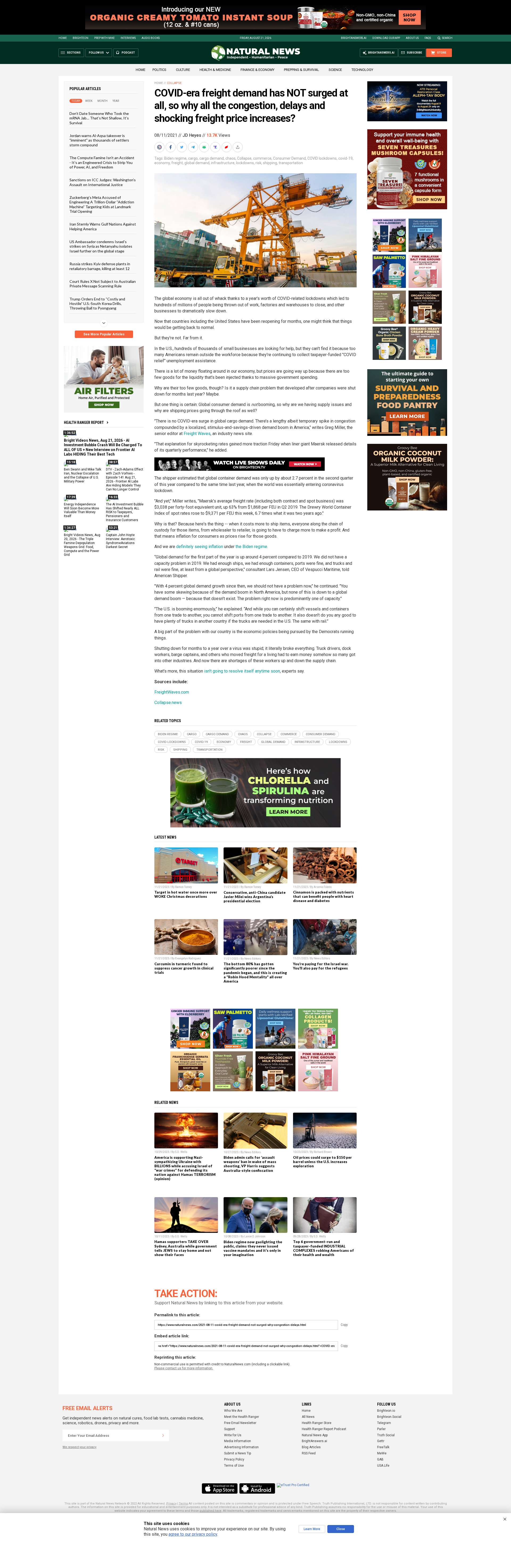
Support (229, 1429)
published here (210, 1510)
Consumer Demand (289, 158)
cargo (193, 158)
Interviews (128, 38)
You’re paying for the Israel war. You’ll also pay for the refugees (320, 966)
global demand (196, 163)
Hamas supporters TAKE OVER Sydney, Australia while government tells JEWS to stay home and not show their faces (185, 1248)
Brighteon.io (386, 1411)
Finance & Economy (257, 70)
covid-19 (345, 158)
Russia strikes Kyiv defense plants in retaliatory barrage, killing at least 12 (99, 266)
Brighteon (80, 38)
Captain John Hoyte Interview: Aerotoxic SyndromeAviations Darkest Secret (120, 541)
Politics (159, 70)
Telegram (384, 1423)
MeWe (381, 1453)
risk (258, 163)
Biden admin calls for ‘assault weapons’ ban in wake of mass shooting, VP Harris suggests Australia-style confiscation (250, 1163)
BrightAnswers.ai (353, 38)
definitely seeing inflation (199, 546)
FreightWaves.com (171, 692)
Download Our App (386, 38)
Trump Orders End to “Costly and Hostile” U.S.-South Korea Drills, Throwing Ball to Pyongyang (97, 303)
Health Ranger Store (316, 1423)
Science (335, 70)
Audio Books (151, 38)
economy (162, 163)
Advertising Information (241, 1447)
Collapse (174, 83)
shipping (270, 163)
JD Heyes (192, 135)
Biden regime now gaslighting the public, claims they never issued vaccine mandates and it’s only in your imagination (253, 1248)
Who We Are (233, 1411)
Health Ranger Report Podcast (324, 1429)
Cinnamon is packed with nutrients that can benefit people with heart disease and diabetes (323, 896)
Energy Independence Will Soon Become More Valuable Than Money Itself (81, 510)
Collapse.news (168, 702)
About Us (412, 38)
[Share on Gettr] (227, 147)
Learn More (312, 1529)
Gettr (380, 1441)
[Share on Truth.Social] (215, 147)
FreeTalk (383, 1447)
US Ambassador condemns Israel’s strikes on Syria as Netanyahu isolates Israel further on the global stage (100, 246)
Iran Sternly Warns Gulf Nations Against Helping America (102, 226)
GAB (380, 1459)
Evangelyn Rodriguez (188, 958)
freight (177, 163)
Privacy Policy (234, 1459)
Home (63, 38)
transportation (291, 163)
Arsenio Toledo (323, 887)
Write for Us (232, 1435)
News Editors (252, 958)
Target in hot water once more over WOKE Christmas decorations (185, 894)
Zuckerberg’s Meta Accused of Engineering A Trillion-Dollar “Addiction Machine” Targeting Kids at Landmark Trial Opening (101, 204)
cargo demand (211, 158)
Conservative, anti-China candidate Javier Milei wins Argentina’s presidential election (255, 896)
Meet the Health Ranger (241, 1417)
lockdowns (245, 163)
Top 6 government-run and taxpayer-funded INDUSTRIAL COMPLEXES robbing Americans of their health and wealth (323, 1248)
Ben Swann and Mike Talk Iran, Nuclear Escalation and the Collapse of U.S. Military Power (82, 475)
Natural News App (315, 1435)
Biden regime (175, 158)
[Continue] (163, 1435)
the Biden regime (251, 546)
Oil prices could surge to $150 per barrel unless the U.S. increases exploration (322, 1161)
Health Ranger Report (84, 422)
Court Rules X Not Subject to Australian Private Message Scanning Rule (102, 283)
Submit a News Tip (237, 1453)
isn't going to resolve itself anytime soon (242, 671)
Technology (362, 70)
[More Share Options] (238, 147)
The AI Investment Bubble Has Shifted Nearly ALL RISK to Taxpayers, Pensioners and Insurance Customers (124, 512)
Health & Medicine (215, 70)
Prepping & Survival (301, 70)
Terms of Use (234, 1465)
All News (308, 1417)
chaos (230, 158)
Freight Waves (197, 433)
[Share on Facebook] (171, 147)
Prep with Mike (104, 38)
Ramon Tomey (183, 887)
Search (447, 38)
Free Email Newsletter (240, 1423)
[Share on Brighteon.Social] (160, 147)
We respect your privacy (79, 1447)
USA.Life (383, 1465)
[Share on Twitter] (182, 147)
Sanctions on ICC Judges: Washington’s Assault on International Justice (102, 182)
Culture (183, 70)
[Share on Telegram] (193, 147)
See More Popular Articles (104, 334)
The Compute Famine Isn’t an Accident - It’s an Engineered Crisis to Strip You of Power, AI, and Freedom (101, 162)
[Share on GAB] (204, 147)
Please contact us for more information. (183, 1368)
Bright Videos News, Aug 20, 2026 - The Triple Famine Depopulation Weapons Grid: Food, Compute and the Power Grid (82, 545)
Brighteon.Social (389, 1417)
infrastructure (222, 163)
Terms (183, 1503)
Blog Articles (311, 1447)
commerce (262, 158)
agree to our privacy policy (192, 1534)
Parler (381, 1429)
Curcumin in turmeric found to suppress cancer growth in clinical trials (183, 968)
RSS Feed (309, 1453)
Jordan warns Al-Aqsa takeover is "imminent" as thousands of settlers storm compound (99, 140)
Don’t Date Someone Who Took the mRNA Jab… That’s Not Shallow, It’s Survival (99, 118)
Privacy (171, 1503)
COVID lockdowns (322, 158)
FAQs (428, 38)
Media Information (237, 1441)
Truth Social (386, 1435)
